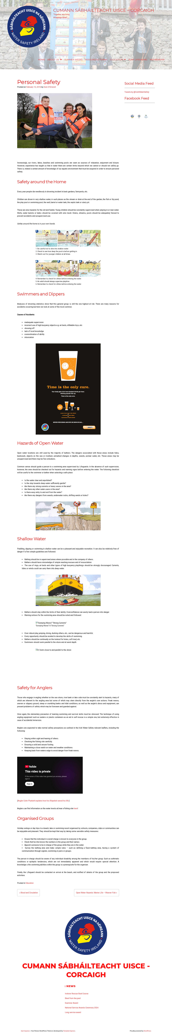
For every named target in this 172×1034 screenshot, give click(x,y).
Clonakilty (29, 2)
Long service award (73, 1012)
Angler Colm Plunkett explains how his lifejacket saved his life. (43, 801)
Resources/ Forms (96, 59)
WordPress (147, 1031)
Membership (157, 59)
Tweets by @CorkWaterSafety (136, 92)
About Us (53, 59)
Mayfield (75, 2)
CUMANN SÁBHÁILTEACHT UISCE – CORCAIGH (103, 10)
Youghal (84, 2)
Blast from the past (73, 998)
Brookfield (19, 2)
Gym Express (25, 1031)
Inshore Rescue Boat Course (76, 994)
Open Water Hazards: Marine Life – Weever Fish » (96, 893)
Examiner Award (71, 1003)
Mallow (66, 2)
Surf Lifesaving (138, 59)
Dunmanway (48, 2)
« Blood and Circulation (28, 893)
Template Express (69, 1031)
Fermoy (58, 2)
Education (116, 59)
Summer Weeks (73, 59)
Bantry (10, 2)
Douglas (38, 2)
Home (41, 59)
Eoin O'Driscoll (50, 87)
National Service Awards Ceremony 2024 (81, 1008)
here (75, 808)
